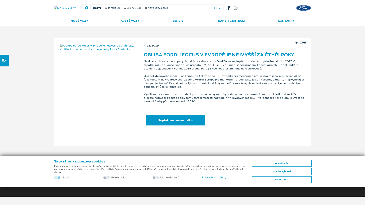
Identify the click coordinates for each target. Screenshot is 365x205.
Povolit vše (281, 163)
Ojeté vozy (130, 21)
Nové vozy (79, 21)
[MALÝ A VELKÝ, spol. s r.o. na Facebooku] (230, 8)
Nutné (66, 177)
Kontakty (286, 21)
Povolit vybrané (281, 171)
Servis (177, 21)
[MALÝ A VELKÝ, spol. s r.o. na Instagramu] (237, 8)
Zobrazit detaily (213, 177)
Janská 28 (130, 8)
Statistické (118, 177)
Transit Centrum (230, 21)
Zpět (304, 42)
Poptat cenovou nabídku (175, 120)
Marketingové (169, 177)
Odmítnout (281, 179)
